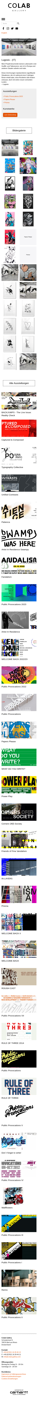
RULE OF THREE (10, 1098)
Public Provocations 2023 (14, 604)
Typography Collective (12, 467)
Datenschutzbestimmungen (11, 1376)
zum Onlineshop (10, 115)
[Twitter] (12, 28)
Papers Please (9, 741)
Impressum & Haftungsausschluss (14, 1374)
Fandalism (7, 577)
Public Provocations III (12, 1235)
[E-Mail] (17, 28)
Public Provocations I (12, 1262)
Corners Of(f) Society (12, 824)
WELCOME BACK (10, 961)
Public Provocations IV (12, 1180)
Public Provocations (11, 714)
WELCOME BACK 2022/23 (14, 659)
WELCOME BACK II (11, 933)
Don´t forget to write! (11, 1153)
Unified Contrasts (10, 494)
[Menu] (4, 19)
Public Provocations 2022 (14, 686)
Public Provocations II (12, 1317)
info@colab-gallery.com (12, 1357)
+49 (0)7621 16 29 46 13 (12, 1352)
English (4, 33)
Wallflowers (7, 1207)
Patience (6, 522)
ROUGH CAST (9, 988)
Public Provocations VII (13, 1016)
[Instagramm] (8, 28)
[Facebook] (3, 28)
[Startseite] (19, 7)
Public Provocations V (12, 1125)
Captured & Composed (13, 440)
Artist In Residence (11, 632)
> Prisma (6, 102)
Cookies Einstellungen (10, 1379)
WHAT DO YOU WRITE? (13, 769)
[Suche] (18, 23)
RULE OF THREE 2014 (13, 1043)
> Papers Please (9, 99)
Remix (5, 1290)
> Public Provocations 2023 (13, 96)
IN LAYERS (7, 878)
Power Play (7, 796)
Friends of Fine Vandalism (14, 851)
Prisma (5, 906)
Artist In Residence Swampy (15, 549)
